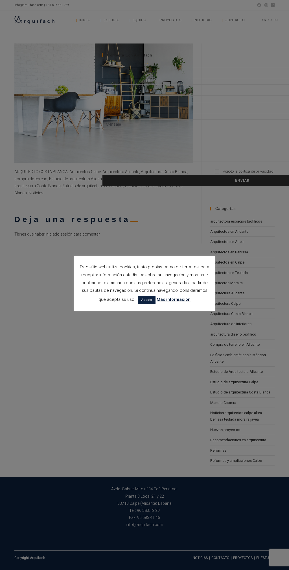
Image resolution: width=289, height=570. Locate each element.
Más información (174, 299)
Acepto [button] (146, 300)
